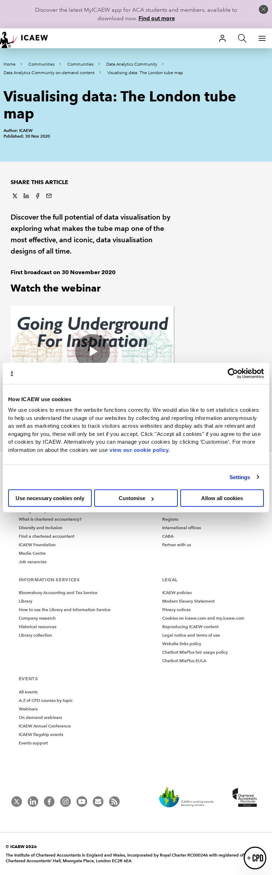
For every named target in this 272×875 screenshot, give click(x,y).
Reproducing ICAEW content (190, 626)
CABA (168, 536)
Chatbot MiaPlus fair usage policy (195, 652)
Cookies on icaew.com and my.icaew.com (203, 618)
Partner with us (176, 544)
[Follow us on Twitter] (16, 801)
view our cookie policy (139, 450)
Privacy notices (176, 609)
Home (10, 64)
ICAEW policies (177, 592)
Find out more (156, 18)
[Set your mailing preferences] (98, 801)
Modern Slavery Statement (188, 601)
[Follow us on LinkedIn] (33, 801)
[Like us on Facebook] (49, 801)
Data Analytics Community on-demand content (49, 73)
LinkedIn (26, 196)
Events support (33, 743)
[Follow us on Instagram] (65, 801)
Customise (132, 498)
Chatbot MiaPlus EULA (184, 660)
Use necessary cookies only (50, 498)
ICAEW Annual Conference (45, 726)
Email (49, 196)
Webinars (28, 708)
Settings (240, 477)
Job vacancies (32, 561)
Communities (41, 64)
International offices (181, 527)
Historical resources (37, 626)
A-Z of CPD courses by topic (46, 700)
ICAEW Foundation (37, 544)
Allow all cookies (222, 498)
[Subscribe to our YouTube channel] (81, 801)
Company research (37, 618)
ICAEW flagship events (41, 734)
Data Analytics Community (131, 64)
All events (28, 691)
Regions (170, 519)
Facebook (37, 196)
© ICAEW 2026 (21, 846)
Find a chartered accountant (46, 536)
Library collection (35, 635)
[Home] (28, 38)
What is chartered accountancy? (50, 519)
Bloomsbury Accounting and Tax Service (58, 592)
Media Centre (32, 553)
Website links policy (181, 643)
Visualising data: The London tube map (145, 73)
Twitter (15, 196)
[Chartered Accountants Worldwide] (244, 798)
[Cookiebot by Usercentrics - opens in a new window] (233, 373)
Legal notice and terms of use (191, 635)
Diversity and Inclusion (40, 527)
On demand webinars (40, 717)
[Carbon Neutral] (190, 798)
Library (25, 601)
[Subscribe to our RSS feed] (114, 801)
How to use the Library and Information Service (64, 609)
